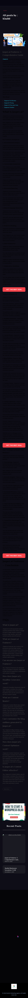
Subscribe (14, 903)
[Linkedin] (10, 936)
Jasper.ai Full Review (10, 100)
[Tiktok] (14, 936)
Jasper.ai (5, 59)
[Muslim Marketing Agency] (3, 3)
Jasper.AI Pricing (9, 103)
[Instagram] (3, 936)
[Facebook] (7, 936)
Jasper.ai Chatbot (9, 107)
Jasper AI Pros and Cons (11, 105)
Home (5, 10)
